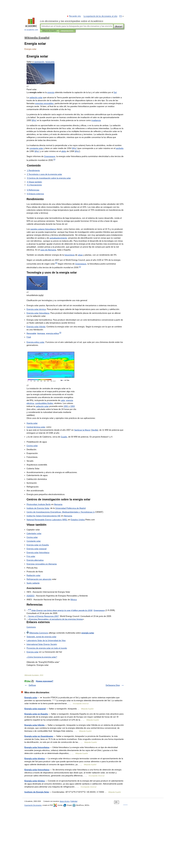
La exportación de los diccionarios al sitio (100, 16)
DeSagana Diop (113, 685)
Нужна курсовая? (44, 681)
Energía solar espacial (35, 709)
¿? (42, 657)
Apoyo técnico (65, 801)
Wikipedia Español (49, 31)
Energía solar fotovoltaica (36, 747)
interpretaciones (67, 31)
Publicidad (73, 801)
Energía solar (30, 697)
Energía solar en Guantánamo (38, 736)
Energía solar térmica (34, 758)
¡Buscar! (118, 26)
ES (120, 16)
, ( (61, 512)
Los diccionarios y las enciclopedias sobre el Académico (71, 21)
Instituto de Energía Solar (36, 792)
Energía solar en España (36, 714)
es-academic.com (31, 30)
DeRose (32, 685)
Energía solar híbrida (34, 725)
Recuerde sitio (75, 16)
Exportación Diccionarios (33, 805)
